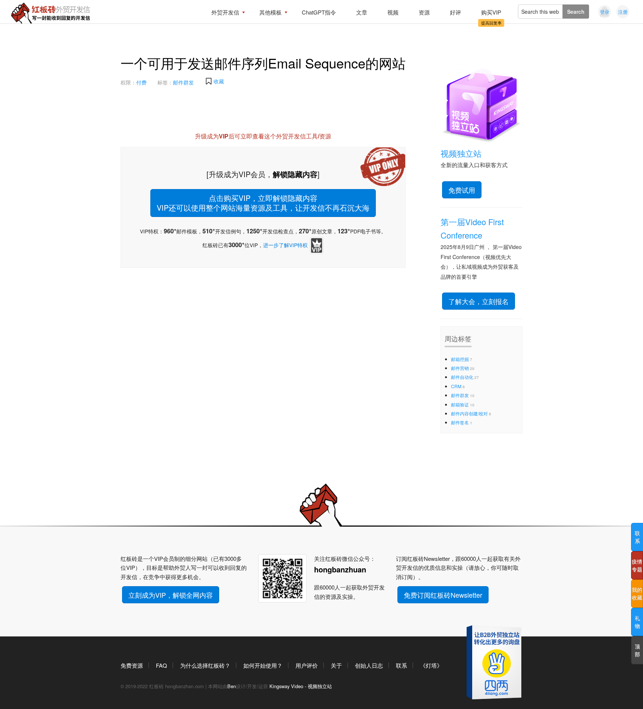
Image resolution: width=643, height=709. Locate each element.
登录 (605, 11)
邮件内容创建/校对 (469, 413)
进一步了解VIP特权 (285, 245)
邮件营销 (460, 368)
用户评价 (306, 665)
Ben (231, 686)
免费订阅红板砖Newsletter (443, 595)
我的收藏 (637, 593)
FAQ (161, 665)
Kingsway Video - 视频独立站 (300, 686)
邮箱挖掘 (460, 359)
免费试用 (461, 190)
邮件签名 (460, 422)
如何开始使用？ (262, 665)
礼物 (637, 621)
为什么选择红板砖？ (205, 665)
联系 (401, 665)
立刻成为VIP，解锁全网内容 (170, 595)
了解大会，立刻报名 (478, 301)
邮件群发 (183, 82)
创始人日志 (369, 665)
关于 (336, 665)
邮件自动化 (462, 377)
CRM (456, 386)
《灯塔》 (431, 665)
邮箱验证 (460, 404)
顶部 (637, 650)
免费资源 (132, 665)
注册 (623, 11)
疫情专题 (637, 565)
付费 (141, 82)
